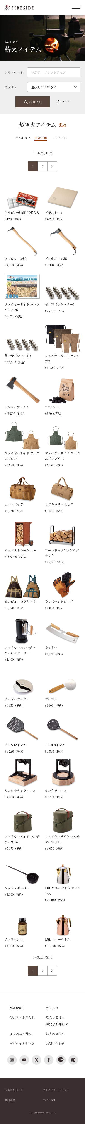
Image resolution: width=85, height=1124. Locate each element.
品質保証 (16, 1008)
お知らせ (52, 1008)
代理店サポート (14, 1090)
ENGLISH (49, 1100)
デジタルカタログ (22, 1043)
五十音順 (60, 138)
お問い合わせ (55, 1043)
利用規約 (10, 1100)
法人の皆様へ (55, 1033)
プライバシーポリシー (56, 1090)
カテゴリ (11, 87)
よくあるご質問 (21, 1033)
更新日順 (40, 138)
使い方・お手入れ (22, 1017)
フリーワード (14, 72)
